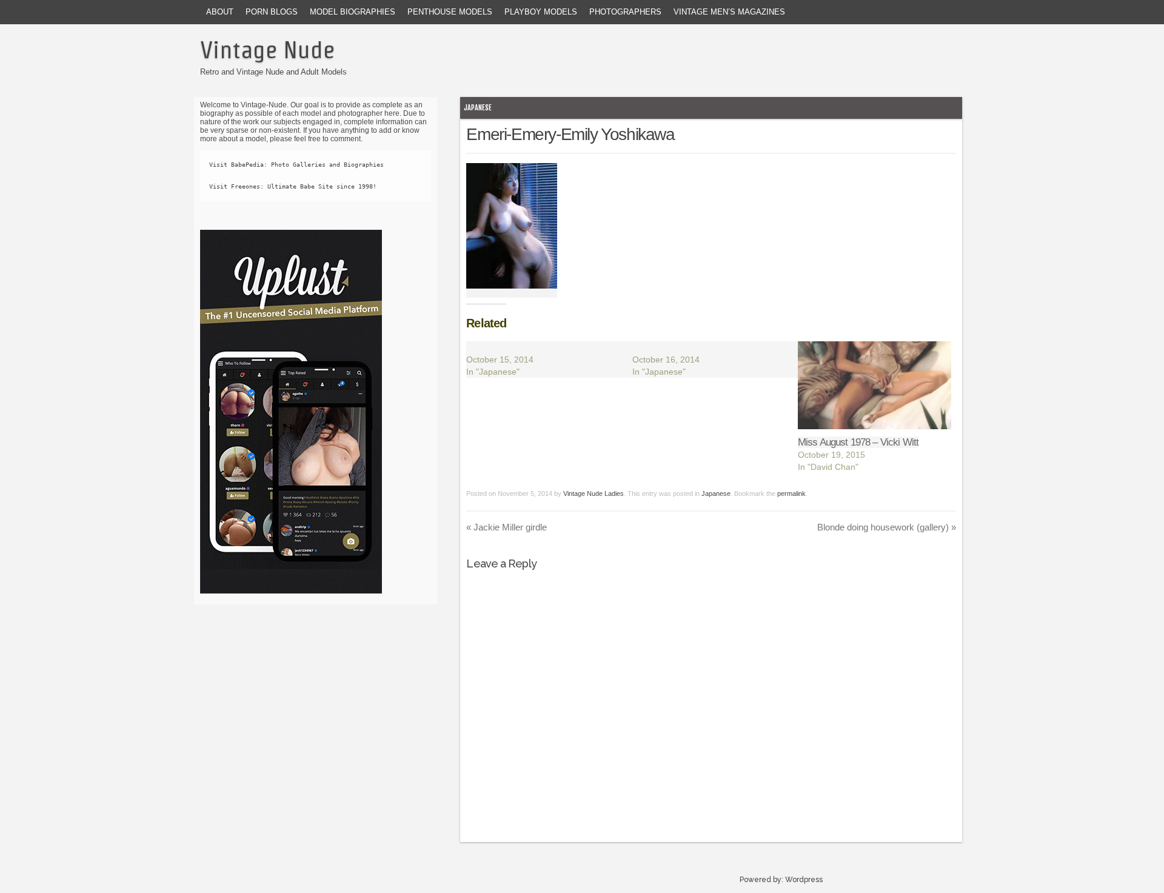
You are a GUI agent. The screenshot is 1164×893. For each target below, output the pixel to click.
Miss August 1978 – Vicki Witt (858, 442)
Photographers (625, 11)
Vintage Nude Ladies (593, 493)
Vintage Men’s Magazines (729, 11)
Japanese (478, 107)
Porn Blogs (272, 11)
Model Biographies (352, 11)
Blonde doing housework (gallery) (886, 527)
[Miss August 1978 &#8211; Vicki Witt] (874, 385)
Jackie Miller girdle (506, 527)
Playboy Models (540, 11)
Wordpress (804, 879)
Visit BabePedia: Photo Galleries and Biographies (296, 164)
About (219, 11)
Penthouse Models (449, 11)
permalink (791, 493)
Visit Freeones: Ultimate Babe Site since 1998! (292, 186)
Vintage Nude (267, 49)
